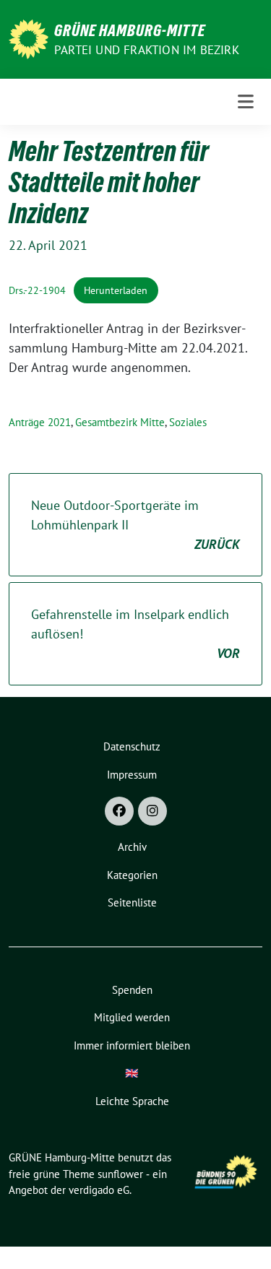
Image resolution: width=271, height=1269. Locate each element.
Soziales (188, 422)
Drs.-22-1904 (37, 290)
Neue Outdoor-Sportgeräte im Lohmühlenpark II (135, 525)
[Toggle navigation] (245, 102)
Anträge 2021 (40, 422)
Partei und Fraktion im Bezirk (146, 50)
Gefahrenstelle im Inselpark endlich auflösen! (135, 634)
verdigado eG (99, 1190)
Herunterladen (115, 290)
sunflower (120, 1174)
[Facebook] (119, 811)
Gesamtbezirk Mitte (120, 422)
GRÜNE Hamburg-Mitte (129, 30)
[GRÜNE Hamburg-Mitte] (28, 38)
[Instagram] (152, 811)
